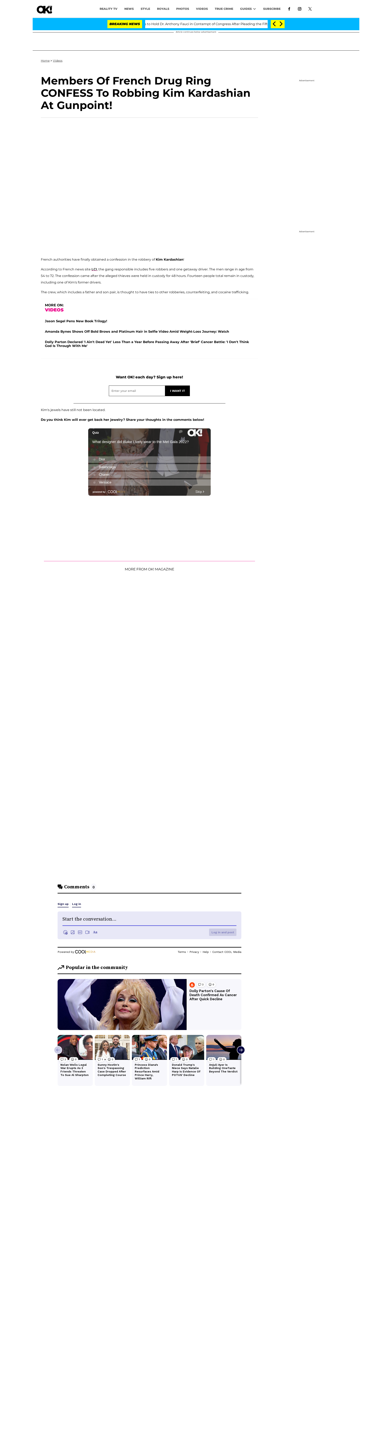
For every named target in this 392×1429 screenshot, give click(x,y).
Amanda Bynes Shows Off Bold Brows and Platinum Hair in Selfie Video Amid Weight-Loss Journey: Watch (137, 331)
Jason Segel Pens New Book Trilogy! (76, 321)
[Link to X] (310, 8)
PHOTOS (182, 9)
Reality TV (108, 9)
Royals (163, 9)
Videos (57, 60)
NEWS (129, 9)
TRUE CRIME (224, 9)
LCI (94, 269)
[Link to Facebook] (289, 8)
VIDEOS (202, 9)
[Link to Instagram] (299, 8)
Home (45, 60)
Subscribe (272, 9)
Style (145, 9)
